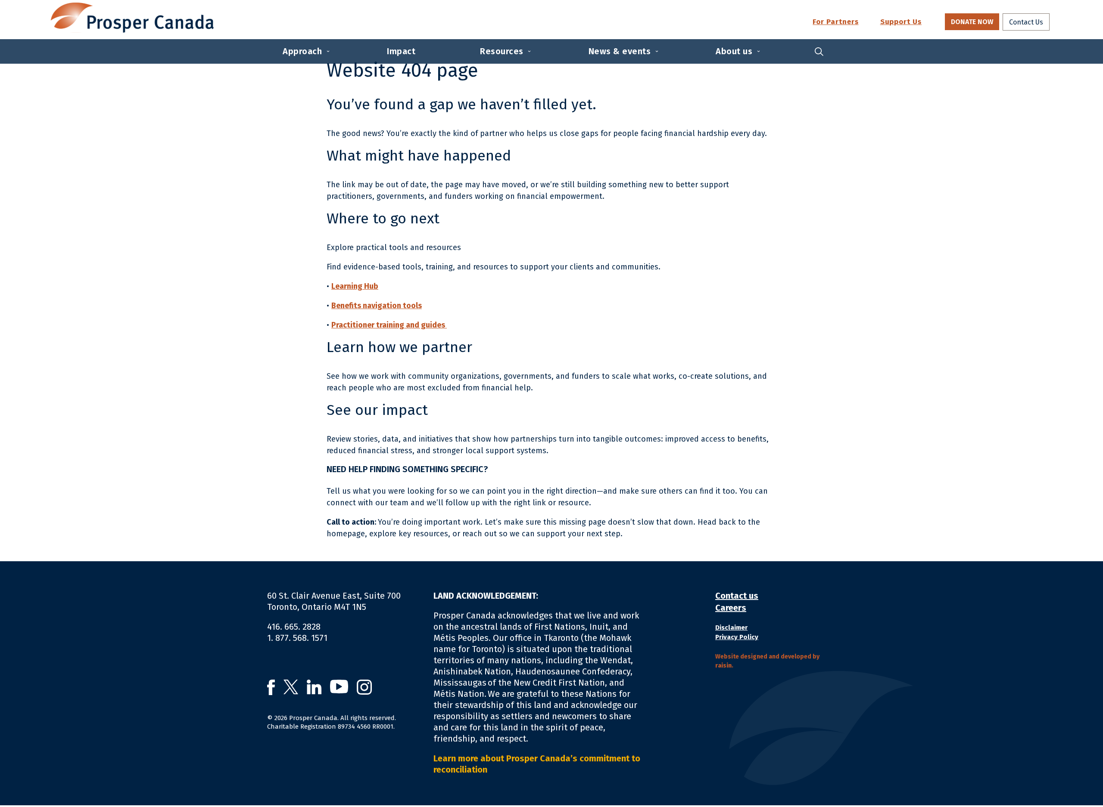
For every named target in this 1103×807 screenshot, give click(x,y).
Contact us (736, 596)
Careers (730, 608)
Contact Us (1026, 22)
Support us (901, 22)
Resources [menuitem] (501, 51)
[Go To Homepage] (132, 18)
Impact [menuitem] (401, 51)
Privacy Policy (736, 637)
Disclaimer (731, 627)
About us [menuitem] (734, 51)
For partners (835, 22)
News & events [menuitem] (620, 51)
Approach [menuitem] (302, 51)
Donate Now (972, 22)
